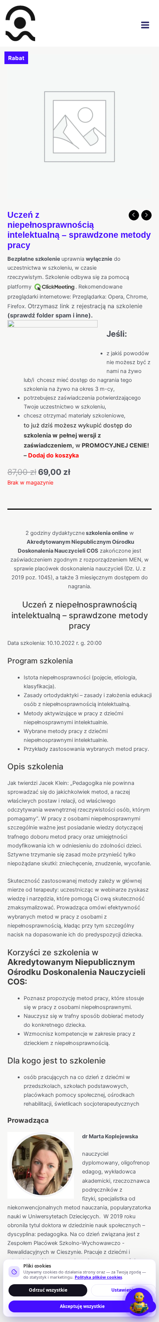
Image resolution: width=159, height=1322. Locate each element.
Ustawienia (123, 1290)
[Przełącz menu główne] (145, 25)
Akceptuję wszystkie (82, 1306)
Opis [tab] (13, 516)
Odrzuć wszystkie (48, 1290)
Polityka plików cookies (98, 1277)
